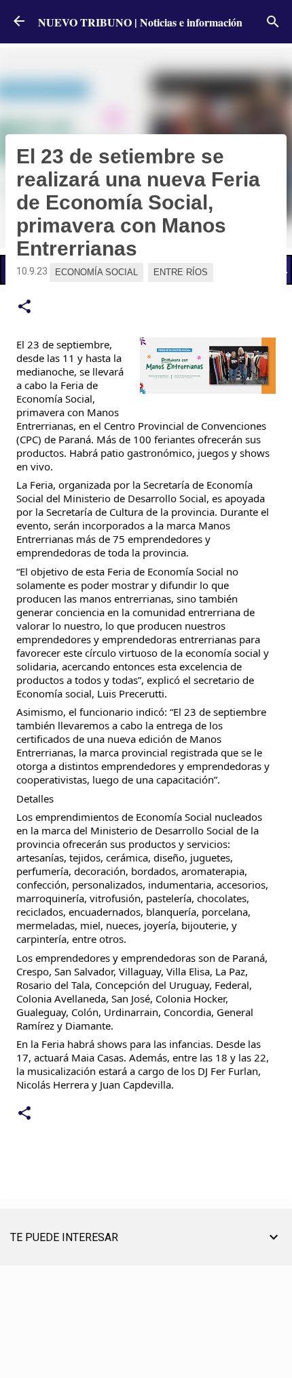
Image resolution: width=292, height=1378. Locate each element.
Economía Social (96, 272)
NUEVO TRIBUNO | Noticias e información (140, 22)
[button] (24, 307)
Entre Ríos (180, 272)
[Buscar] (273, 21)
